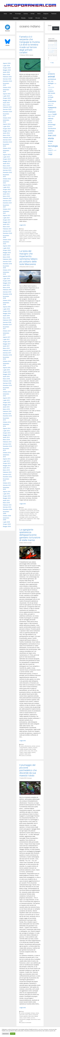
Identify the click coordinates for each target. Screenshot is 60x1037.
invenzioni (52, 112)
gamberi (21, 750)
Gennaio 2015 (7, 413)
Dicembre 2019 (7, 263)
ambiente (30, 509)
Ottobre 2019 (7, 270)
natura (34, 235)
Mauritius (32, 513)
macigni (21, 513)
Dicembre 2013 (7, 446)
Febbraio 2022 (7, 198)
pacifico (25, 236)
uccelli (20, 1021)
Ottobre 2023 (7, 148)
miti (36, 513)
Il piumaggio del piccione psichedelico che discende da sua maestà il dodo (28, 770)
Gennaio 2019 (7, 292)
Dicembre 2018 (7, 294)
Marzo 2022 (6, 196)
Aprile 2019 (6, 285)
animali (26, 230)
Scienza (26, 13)
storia (24, 518)
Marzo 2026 (6, 74)
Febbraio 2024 (7, 137)
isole (32, 1016)
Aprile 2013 (6, 468)
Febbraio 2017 (7, 350)
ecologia (21, 233)
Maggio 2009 (7, 526)
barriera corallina (32, 230)
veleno (38, 238)
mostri (35, 750)
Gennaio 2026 (7, 79)
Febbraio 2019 (7, 289)
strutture (50, 143)
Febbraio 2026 (7, 76)
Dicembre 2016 (7, 355)
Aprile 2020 (6, 255)
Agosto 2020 (7, 246)
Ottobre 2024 (7, 118)
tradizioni (50, 148)
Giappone (45, 13)
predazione (30, 236)
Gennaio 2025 (7, 109)
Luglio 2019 (6, 278)
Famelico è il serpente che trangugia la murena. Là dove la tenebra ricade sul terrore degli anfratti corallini (29, 44)
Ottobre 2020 (7, 239)
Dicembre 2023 (7, 142)
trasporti (50, 150)
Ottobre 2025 (7, 87)
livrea (29, 750)
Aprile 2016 (6, 376)
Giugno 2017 (6, 341)
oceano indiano (32, 515)
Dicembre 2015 (7, 385)
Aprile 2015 (6, 407)
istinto (25, 750)
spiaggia (28, 1019)
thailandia (34, 238)
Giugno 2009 (7, 524)
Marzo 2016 (6, 378)
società (50, 133)
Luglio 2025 (6, 96)
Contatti (30, 18)
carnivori (21, 232)
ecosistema (27, 512)
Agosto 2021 (6, 215)
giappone (50, 105)
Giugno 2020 (7, 250)
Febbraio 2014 (7, 442)
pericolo (50, 122)
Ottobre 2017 (7, 331)
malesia (36, 1016)
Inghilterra (50, 109)
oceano (21, 752)
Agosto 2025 (6, 93)
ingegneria (52, 107)
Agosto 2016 (6, 367)
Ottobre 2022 (7, 178)
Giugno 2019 (6, 281)
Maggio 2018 (6, 313)
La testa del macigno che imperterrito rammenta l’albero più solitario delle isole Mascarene (28, 257)
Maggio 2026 (7, 70)
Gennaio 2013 (7, 474)
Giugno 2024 (7, 128)
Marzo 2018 (6, 318)
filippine (32, 233)
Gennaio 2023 (7, 170)
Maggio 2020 (7, 252)
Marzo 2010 (6, 502)
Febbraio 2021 (7, 229)
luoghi (37, 512)
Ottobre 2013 (7, 452)
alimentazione (27, 746)
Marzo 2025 (6, 105)
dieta (30, 749)
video (20, 240)
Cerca (49, 25)
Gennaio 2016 (7, 383)
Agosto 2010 (6, 491)
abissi (22, 230)
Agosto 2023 (7, 154)
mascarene (26, 513)
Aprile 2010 (6, 500)
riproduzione (37, 236)
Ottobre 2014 (7, 422)
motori (53, 116)
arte (49, 81)
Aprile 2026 (6, 72)
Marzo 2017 (6, 348)
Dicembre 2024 (7, 111)
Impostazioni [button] (5, 1033)
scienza (51, 131)
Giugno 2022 (7, 189)
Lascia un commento (26, 241)
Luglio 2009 (6, 522)
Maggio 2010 (7, 498)
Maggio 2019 (7, 283)
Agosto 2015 (6, 398)
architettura (52, 79)
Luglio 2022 (6, 187)
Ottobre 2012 (7, 483)
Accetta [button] (12, 1033)
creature (34, 232)
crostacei (35, 747)
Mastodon (15, 18)
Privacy (45, 18)
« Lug (51, 62)
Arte (11, 13)
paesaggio (22, 517)
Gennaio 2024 (7, 140)
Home (5, 13)
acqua (49, 71)
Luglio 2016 (6, 370)
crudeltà (21, 749)
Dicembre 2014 (7, 416)
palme (26, 517)
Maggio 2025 (7, 100)
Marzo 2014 (6, 439)
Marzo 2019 (6, 287)
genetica (25, 1016)
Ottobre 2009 (7, 515)
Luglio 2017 (6, 339)
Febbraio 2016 (7, 381)
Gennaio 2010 (7, 507)
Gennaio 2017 (7, 353)
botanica (35, 509)
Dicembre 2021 (7, 203)
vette (34, 518)
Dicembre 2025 (7, 81)
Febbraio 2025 (7, 107)
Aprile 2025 (6, 102)
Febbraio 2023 (7, 168)
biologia (33, 1013)
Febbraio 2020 (7, 259)
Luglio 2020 (6, 248)
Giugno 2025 (7, 98)
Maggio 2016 (7, 374)
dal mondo (36, 510)
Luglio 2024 (6, 126)
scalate (21, 518)
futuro (52, 103)
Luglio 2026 (6, 65)
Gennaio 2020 (7, 261)
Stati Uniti (52, 135)
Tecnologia (18, 13)
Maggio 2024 (7, 131)
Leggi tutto (22, 225)
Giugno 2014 (6, 433)
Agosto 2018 (6, 306)
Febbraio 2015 (7, 411)
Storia (38, 13)
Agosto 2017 (6, 337)
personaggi (31, 517)
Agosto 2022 (6, 185)
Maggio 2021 (6, 222)
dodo (26, 1014)
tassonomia (34, 1019)
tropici (38, 1019)
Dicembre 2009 (7, 509)
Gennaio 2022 (7, 200)
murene (30, 235)
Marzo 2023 (6, 166)
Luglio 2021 (6, 217)
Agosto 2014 (6, 428)
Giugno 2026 (7, 68)
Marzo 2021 (6, 226)
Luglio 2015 (6, 400)
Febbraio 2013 (7, 472)
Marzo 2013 (6, 470)
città (49, 85)
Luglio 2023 (6, 157)
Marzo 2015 (6, 409)
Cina (55, 83)
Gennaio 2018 (7, 322)
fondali (36, 233)
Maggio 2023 (7, 161)
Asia (52, 81)
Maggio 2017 (6, 344)
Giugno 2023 (7, 159)
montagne (21, 515)
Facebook (53, 13)
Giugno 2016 (6, 372)
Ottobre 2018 (7, 300)
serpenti (25, 238)
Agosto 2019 (6, 276)
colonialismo (22, 510)
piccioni (33, 1017)
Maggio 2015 (6, 404)
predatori (21, 754)
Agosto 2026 (7, 63)
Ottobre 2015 (7, 391)
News (22, 228)
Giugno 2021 (6, 220)
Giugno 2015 (6, 402)
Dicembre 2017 (7, 324)
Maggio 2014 (7, 435)
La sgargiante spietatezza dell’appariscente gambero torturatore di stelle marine (29, 534)
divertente (50, 95)
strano (29, 238)
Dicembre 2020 (7, 233)
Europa (50, 99)
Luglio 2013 (6, 461)
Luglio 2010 (6, 493)
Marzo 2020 (6, 257)
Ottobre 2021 (7, 209)
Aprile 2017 (6, 346)
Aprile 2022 (6, 194)
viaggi (38, 518)
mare (26, 235)
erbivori (30, 1014)
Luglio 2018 (6, 309)
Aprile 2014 (6, 437)
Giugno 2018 (6, 311)
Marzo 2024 (6, 135)
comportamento (23, 747)
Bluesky (23, 18)
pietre (36, 517)
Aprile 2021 (6, 224)
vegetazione (30, 518)
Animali (32, 13)
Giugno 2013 (6, 463)
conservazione (27, 232)
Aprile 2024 (6, 133)
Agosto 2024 (7, 124)
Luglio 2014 (6, 430)
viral (24, 240)
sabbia (21, 238)
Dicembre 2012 (7, 476)
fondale (34, 749)
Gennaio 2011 (7, 485)
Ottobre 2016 (7, 361)
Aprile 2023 (6, 163)
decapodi (26, 749)
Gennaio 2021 (7, 231)
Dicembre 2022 (7, 172)
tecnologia (53, 146)
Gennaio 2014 (7, 444)
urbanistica (50, 152)
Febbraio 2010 (7, 505)
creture (37, 1013)
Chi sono (37, 18)
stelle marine (27, 754)
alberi (25, 509)
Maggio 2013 (7, 465)
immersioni (22, 235)
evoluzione (26, 233)
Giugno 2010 (6, 496)
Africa (22, 509)
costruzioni (50, 89)
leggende (32, 512)
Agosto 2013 (6, 459)
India (29, 1016)
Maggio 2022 (7, 191)
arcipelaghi (27, 1013)
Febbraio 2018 (7, 320)
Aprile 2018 (6, 315)
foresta (21, 1016)
